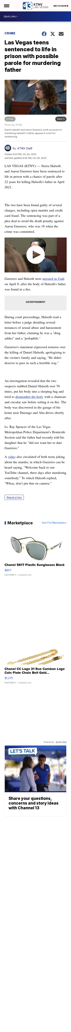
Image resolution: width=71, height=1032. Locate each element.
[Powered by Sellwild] (60, 742)
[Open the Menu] (6, 5)
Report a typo (14, 497)
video (12, 456)
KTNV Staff (24, 148)
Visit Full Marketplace (54, 523)
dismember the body (29, 396)
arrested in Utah (53, 278)
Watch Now (60, 6)
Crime (10, 33)
